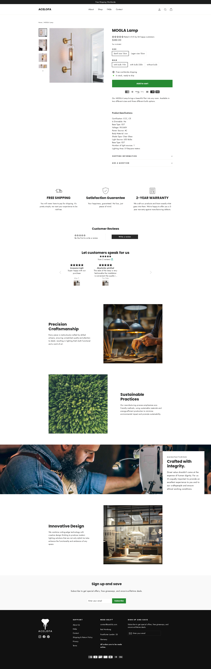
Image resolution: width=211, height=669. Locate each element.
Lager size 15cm (138, 53)
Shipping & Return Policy (83, 637)
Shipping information (124, 156)
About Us (76, 625)
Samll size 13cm (120, 53)
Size (114, 49)
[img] (106, 256)
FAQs (109, 9)
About (91, 9)
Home (40, 22)
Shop (100, 9)
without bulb (152, 64)
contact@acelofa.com (109, 624)
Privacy (75, 641)
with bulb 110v (120, 64)
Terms (75, 645)
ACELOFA (44, 9)
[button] (117, 36)
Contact (119, 9)
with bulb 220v (136, 64)
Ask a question (120, 163)
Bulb (114, 60)
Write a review (125, 236)
